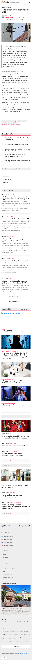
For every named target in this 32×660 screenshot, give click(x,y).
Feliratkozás (16, 646)
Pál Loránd (8, 15)
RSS (4, 571)
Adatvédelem (6, 566)
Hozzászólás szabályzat (9, 568)
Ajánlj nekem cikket (14, 301)
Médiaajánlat (6, 563)
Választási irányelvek (8, 577)
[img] (5, 2)
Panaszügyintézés (7, 574)
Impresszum (6, 560)
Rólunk (4, 554)
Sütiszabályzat (23, 653)
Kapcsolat (5, 557)
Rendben (4, 657)
